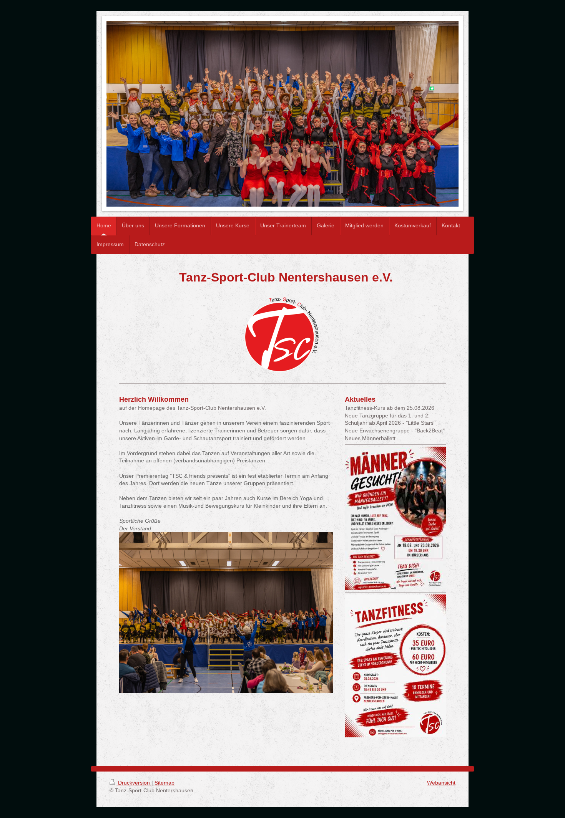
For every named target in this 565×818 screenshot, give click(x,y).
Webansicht (441, 783)
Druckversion (133, 783)
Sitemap (164, 783)
